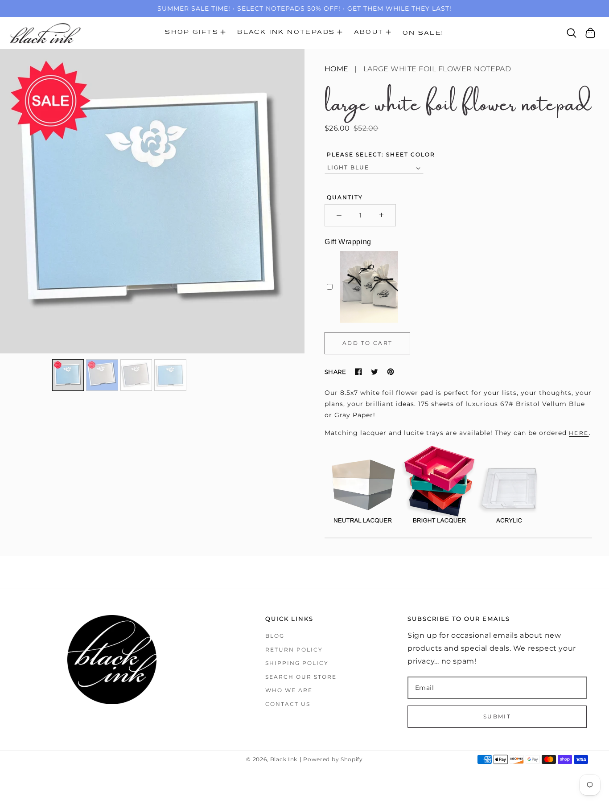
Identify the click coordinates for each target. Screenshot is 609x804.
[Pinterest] (390, 371)
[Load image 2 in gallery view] (102, 375)
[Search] (571, 33)
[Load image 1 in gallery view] (68, 375)
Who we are (289, 690)
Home (337, 69)
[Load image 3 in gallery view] (136, 375)
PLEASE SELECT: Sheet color (381, 154)
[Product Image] (152, 201)
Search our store (301, 676)
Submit (497, 716)
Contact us (287, 704)
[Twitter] (374, 371)
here (579, 433)
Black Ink (283, 759)
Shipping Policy (297, 663)
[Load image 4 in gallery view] (170, 375)
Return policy (294, 649)
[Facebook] (358, 371)
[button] (195, 33)
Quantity (345, 197)
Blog (274, 635)
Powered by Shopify (333, 759)
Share (335, 371)
